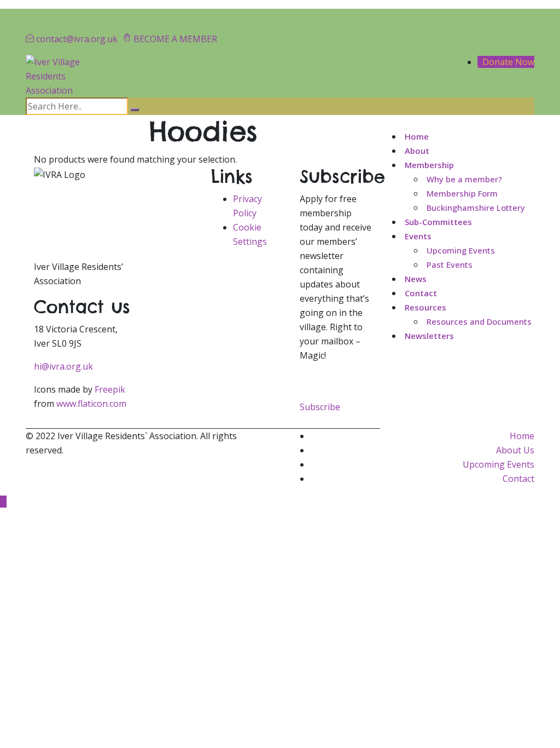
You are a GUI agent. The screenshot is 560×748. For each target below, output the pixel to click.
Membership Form (462, 193)
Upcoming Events (461, 250)
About (417, 150)
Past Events (449, 264)
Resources (425, 307)
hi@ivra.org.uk (63, 366)
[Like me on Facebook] (51, 16)
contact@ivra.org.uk (77, 39)
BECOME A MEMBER (175, 39)
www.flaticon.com (91, 404)
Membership (429, 164)
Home (417, 136)
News (416, 278)
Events (418, 236)
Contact (421, 292)
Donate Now (507, 62)
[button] (320, 407)
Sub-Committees (438, 221)
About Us (515, 450)
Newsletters (429, 335)
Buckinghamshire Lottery (476, 207)
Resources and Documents (479, 321)
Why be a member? (464, 179)
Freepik (110, 389)
